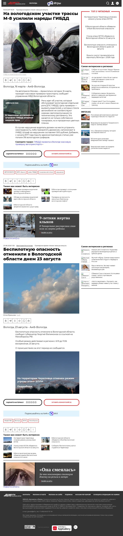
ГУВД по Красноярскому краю (14, 74)
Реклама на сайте (55, 494)
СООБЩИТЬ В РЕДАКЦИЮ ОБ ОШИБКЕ (106, 494)
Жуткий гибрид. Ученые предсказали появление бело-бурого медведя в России (106, 259)
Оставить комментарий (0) (61, 154)
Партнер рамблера (43, 527)
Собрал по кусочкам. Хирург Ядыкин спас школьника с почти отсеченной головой (105, 71)
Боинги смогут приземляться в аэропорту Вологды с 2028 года (100, 56)
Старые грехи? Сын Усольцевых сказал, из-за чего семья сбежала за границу (105, 103)
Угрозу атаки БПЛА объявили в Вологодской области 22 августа (100, 37)
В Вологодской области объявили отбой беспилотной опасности (100, 28)
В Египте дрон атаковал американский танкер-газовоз (102, 139)
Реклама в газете (39, 494)
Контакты (26, 494)
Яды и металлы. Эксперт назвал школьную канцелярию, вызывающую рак (103, 267)
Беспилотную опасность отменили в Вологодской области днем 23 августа (100, 47)
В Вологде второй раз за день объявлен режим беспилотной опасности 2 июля (25, 455)
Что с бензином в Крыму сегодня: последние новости (103, 131)
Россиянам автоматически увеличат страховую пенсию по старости (104, 115)
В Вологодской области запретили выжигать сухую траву (26, 206)
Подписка (69, 494)
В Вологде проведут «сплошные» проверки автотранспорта (64, 190)
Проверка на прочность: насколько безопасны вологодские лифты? (61, 199)
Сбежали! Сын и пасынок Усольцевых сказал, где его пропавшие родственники (106, 275)
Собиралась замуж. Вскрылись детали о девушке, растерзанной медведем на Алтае (104, 95)
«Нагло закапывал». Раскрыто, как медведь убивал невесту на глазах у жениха (105, 283)
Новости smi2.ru (11, 238)
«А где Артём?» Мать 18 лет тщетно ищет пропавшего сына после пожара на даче (105, 79)
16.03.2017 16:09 (8, 10)
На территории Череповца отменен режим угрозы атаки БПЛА (100, 18)
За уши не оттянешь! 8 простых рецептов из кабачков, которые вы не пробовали (106, 87)
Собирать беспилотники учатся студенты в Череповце (64, 447)
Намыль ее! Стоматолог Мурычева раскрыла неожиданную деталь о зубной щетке (104, 251)
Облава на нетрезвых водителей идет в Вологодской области (26, 198)
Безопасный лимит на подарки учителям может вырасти (102, 147)
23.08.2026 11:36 (9, 246)
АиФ (18, 315)
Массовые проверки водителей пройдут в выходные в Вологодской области (25, 191)
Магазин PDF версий (83, 494)
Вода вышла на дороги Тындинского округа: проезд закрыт (105, 123)
